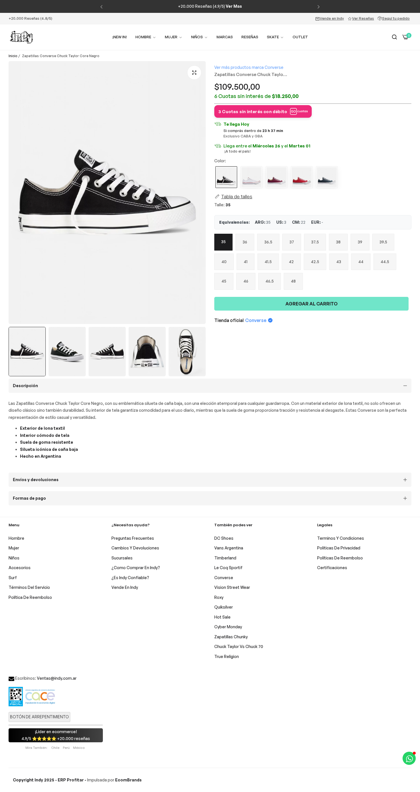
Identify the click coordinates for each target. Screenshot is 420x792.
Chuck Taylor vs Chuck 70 (238, 646)
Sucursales (122, 557)
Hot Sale (222, 617)
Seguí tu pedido (396, 18)
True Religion (226, 656)
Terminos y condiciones (340, 538)
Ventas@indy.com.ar (57, 678)
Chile (55, 748)
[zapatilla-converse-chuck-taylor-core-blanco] (251, 177)
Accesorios (20, 567)
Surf (13, 577)
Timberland (225, 557)
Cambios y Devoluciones (135, 547)
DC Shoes (223, 538)
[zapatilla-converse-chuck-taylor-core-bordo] (277, 177)
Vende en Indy (332, 18)
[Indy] (21, 37)
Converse (255, 320)
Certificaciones (332, 567)
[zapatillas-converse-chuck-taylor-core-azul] (327, 177)
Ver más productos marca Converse (248, 67)
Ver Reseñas (363, 18)
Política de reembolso (30, 597)
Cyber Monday (228, 626)
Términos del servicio (29, 587)
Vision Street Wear (232, 587)
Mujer (14, 547)
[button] (101, 6)
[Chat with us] (409, 758)
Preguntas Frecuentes (132, 538)
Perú (66, 748)
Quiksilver (223, 607)
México (79, 748)
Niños (14, 557)
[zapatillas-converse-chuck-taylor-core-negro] (226, 177)
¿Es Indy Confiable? (130, 577)
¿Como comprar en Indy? (135, 567)
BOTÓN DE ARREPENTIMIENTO (39, 716)
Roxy (218, 597)
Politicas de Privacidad (338, 547)
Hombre (16, 538)
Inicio (13, 56)
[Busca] (394, 37)
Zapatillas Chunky (231, 636)
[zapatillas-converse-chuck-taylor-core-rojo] (302, 177)
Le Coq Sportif (228, 567)
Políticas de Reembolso (340, 557)
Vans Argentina (228, 547)
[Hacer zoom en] (194, 72)
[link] (174, 37)
